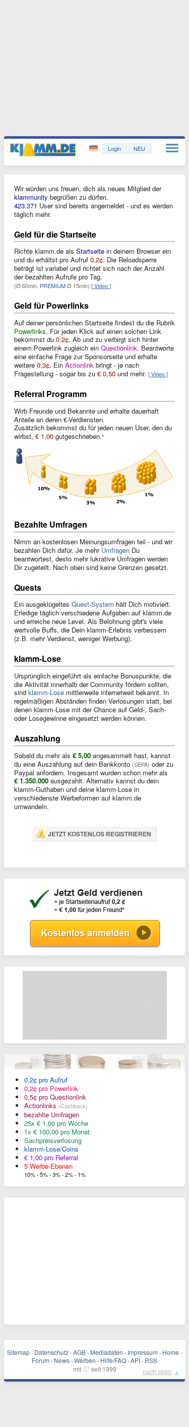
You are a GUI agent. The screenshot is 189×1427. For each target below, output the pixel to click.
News (62, 1360)
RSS (151, 1360)
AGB (79, 1352)
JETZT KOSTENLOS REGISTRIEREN (99, 833)
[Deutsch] (94, 148)
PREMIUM (53, 285)
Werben (85, 1360)
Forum (40, 1360)
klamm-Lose (46, 692)
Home (170, 1352)
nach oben (157, 1371)
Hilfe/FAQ (113, 1360)
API (135, 1360)
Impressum (143, 1352)
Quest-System (93, 604)
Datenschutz (51, 1352)
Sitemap (18, 1352)
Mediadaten (106, 1352)
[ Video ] (101, 285)
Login (114, 148)
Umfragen (115, 550)
